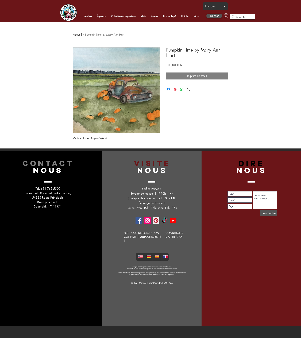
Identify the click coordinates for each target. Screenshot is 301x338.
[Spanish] (156, 257)
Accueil (77, 35)
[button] (226, 15)
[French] (165, 257)
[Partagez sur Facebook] (168, 89)
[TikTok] (164, 220)
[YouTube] (173, 220)
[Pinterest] (156, 220)
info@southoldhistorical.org (52, 193)
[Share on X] (188, 89)
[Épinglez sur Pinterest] (175, 89)
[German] (148, 257)
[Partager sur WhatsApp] (182, 89)
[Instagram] (147, 220)
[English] (140, 257)
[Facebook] (139, 220)
